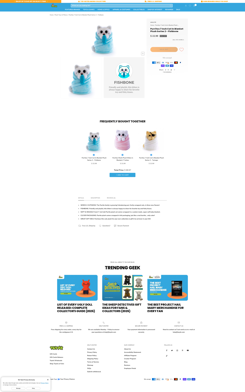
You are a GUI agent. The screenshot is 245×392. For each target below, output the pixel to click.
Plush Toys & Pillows (61, 15)
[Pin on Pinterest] (168, 70)
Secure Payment (123, 226)
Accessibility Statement (132, 352)
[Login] (186, 5)
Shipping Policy (92, 359)
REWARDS (169, 10)
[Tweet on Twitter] (171, 70)
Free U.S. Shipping (88, 226)
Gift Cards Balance (56, 357)
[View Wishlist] (190, 6)
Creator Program (130, 359)
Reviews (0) (111, 198)
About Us (127, 349)
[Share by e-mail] (174, 69)
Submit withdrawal (94, 372)
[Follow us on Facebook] (166, 350)
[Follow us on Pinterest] (182, 350)
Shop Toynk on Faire (57, 364)
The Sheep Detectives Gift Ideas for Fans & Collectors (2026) (121, 308)
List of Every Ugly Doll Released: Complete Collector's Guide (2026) (76, 308)
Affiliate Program (130, 355)
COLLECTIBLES (139, 10)
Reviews (127, 365)
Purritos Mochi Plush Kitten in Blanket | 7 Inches (122, 159)
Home (51, 15)
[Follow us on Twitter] (172, 350)
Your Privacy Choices (67, 379)
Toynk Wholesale (56, 360)
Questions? (106, 226)
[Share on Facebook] (165, 70)
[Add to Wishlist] (182, 49)
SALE (178, 10)
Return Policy (92, 355)
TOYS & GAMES (88, 10)
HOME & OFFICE (104, 10)
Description (95, 198)
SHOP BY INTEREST (155, 10)
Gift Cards (53, 354)
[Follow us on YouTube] (187, 350)
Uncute (153, 22)
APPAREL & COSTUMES (121, 10)
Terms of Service (93, 362)
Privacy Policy (92, 352)
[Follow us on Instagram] (177, 350)
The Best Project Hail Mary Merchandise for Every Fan (165, 308)
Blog (125, 362)
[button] (194, 6)
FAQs (89, 368)
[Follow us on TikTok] (166, 355)
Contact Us (91, 349)
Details (81, 198)
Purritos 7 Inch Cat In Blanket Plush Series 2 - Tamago (151, 159)
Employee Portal (130, 368)
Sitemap (90, 365)
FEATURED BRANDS (72, 10)
